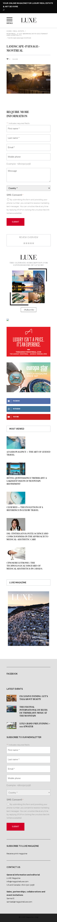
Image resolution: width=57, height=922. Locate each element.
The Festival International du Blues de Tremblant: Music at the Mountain (33, 711)
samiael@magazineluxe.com (19, 902)
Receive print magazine (17, 853)
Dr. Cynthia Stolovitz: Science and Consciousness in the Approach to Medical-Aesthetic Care (27, 536)
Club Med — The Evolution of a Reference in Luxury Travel (25, 509)
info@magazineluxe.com (17, 881)
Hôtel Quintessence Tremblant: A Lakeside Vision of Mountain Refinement (27, 481)
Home (9, 31)
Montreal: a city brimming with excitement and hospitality (27, 34)
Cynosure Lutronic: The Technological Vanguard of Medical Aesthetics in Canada (24, 565)
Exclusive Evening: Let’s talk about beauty (33, 698)
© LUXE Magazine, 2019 (28, 917)
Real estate (18, 31)
